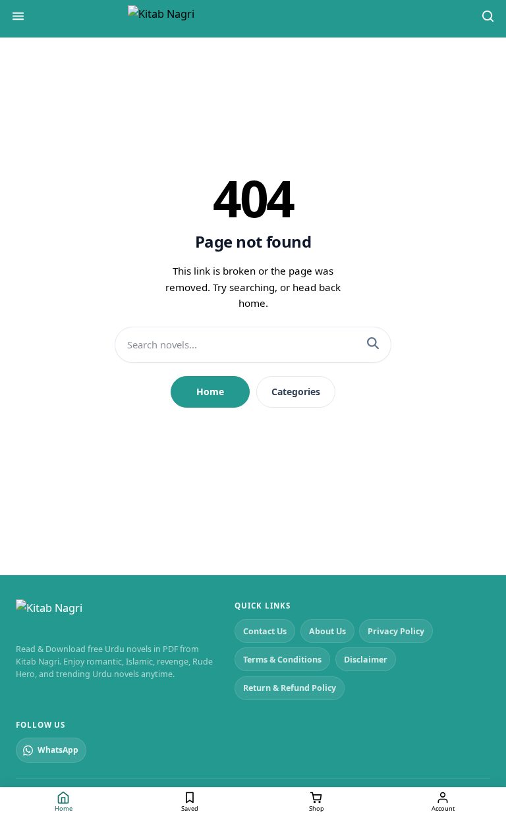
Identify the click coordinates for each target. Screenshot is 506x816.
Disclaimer (365, 659)
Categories (295, 391)
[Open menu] (18, 18)
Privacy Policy (396, 631)
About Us (327, 631)
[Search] (487, 18)
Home (210, 391)
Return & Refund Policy (289, 688)
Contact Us (265, 631)
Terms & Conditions (282, 659)
